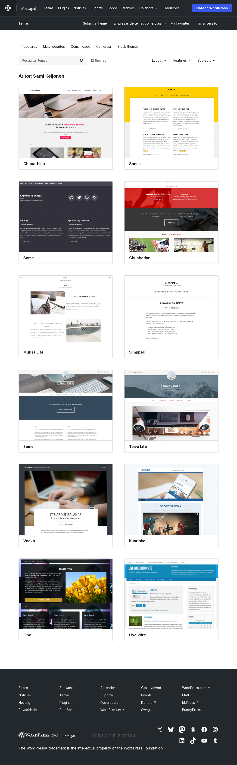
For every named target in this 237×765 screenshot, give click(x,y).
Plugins (64, 702)
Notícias (25, 695)
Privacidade (28, 710)
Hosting (24, 702)
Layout (157, 60)
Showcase (67, 688)
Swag (147, 710)
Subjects (204, 60)
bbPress (190, 702)
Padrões (65, 710)
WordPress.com (196, 688)
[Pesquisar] (81, 60)
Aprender (107, 688)
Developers (109, 702)
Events (146, 695)
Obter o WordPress (212, 8)
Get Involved (151, 688)
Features (180, 60)
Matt (187, 695)
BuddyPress (193, 710)
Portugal (69, 736)
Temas (24, 23)
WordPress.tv (112, 710)
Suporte (106, 695)
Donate (148, 702)
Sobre (23, 688)
